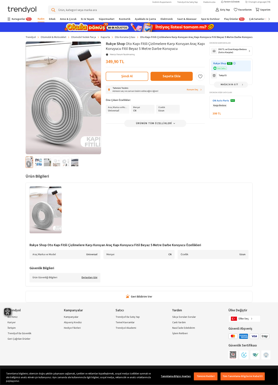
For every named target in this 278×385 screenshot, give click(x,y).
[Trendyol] (22, 10)
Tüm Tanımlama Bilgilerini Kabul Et (243, 376)
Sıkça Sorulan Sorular (184, 317)
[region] (139, 376)
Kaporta (105, 37)
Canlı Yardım (179, 322)
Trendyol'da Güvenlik (19, 333)
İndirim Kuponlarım (162, 2)
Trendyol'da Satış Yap (187, 2)
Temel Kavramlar (125, 322)
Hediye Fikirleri (72, 328)
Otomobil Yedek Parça (83, 37)
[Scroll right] (266, 19)
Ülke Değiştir (237, 310)
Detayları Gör (89, 277)
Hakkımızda (209, 2)
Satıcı (120, 310)
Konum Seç (192, 89)
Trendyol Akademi (126, 328)
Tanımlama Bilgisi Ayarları (176, 376)
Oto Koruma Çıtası (125, 37)
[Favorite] (200, 76)
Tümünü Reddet (206, 376)
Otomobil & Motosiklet (53, 37)
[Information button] (234, 63)
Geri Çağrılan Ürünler (19, 339)
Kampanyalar (71, 317)
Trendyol (31, 37)
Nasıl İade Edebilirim (183, 328)
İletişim (12, 328)
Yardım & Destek (232, 2)
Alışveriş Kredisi (73, 322)
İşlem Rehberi (180, 333)
